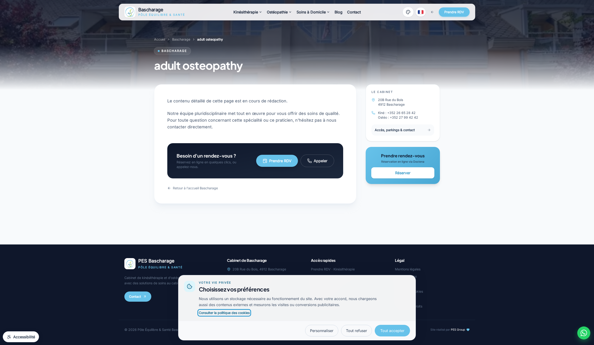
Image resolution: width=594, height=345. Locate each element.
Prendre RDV (454, 12)
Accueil (159, 39)
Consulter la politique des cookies (224, 313)
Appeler (320, 160)
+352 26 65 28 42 (401, 113)
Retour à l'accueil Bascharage (195, 188)
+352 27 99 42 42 (404, 117)
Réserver (402, 173)
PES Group (458, 329)
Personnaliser (321, 330)
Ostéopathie (277, 12)
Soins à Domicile (311, 12)
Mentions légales (407, 269)
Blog (338, 12)
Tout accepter (392, 330)
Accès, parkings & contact (395, 130)
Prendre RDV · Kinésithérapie (333, 269)
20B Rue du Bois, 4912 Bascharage (259, 269)
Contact (354, 12)
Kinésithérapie (245, 12)
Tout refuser (356, 330)
